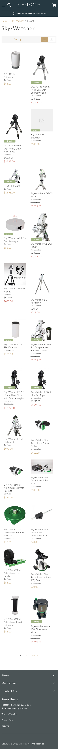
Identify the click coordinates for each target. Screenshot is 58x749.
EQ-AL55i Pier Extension (38, 136)
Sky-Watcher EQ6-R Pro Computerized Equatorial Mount (41, 347)
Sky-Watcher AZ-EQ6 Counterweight (15, 240)
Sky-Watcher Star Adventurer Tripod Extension (13, 621)
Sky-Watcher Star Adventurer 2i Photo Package (14, 487)
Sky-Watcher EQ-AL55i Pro (39, 301)
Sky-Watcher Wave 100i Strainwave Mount (40, 629)
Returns (5, 725)
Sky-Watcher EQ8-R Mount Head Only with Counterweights (14, 395)
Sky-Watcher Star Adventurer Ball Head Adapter (14, 532)
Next (33, 655)
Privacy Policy (8, 720)
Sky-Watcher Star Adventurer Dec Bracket (12, 572)
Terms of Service (9, 714)
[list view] (51, 39)
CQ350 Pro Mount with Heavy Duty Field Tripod (13, 148)
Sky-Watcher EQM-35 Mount (14, 440)
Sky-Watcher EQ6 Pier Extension (13, 346)
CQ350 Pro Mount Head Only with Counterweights (40, 89)
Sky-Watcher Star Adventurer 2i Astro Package (40, 443)
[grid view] (44, 39)
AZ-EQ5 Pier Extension (10, 75)
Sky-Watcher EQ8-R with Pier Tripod (41, 394)
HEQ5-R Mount (12, 185)
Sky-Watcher (17, 21)
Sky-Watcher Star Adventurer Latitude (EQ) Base (41, 577)
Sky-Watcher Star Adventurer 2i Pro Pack (39, 480)
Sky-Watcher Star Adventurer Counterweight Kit (40, 532)
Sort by (17, 39)
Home (5, 21)
